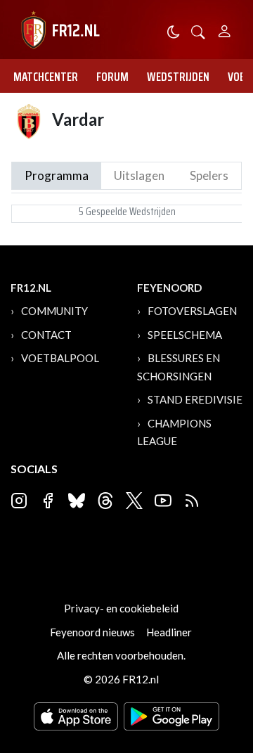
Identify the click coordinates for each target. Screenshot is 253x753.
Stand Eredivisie (195, 399)
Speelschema (185, 334)
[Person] (224, 29)
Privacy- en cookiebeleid (121, 608)
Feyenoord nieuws (92, 632)
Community (54, 310)
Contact (46, 334)
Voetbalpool (60, 358)
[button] (198, 30)
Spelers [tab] (209, 175)
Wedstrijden (178, 76)
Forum (112, 76)
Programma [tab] (57, 175)
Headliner (169, 632)
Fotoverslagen (192, 310)
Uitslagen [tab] (139, 175)
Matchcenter (45, 76)
